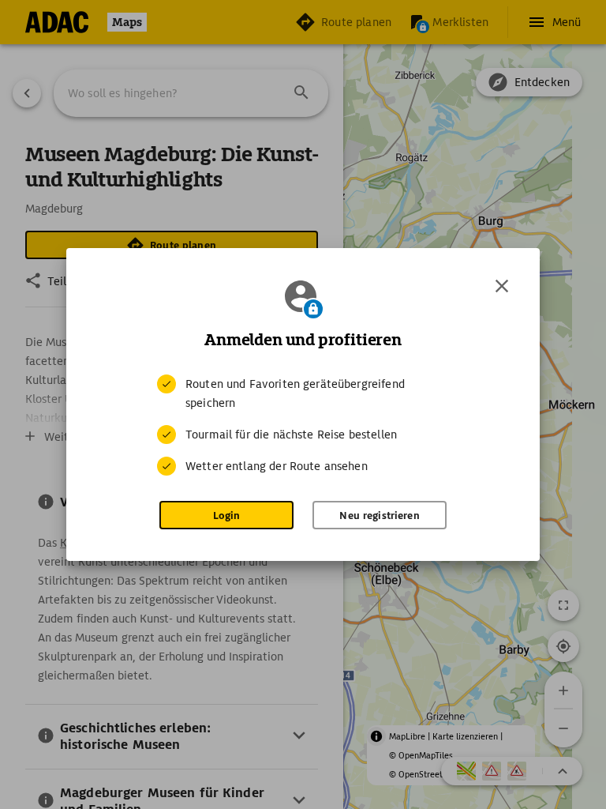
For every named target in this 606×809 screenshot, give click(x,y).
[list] (303, 425)
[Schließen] (502, 286)
